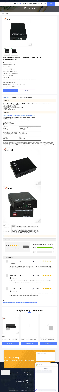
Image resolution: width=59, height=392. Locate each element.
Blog (39, 3)
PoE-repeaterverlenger (28, 384)
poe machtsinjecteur (28, 382)
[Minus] (56, 364)
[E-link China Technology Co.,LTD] (7, 4)
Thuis (3, 13)
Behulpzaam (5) (14, 278)
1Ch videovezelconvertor (31, 302)
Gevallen (35, 3)
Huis (15, 3)
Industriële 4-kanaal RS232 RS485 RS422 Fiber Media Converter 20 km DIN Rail (47, 338)
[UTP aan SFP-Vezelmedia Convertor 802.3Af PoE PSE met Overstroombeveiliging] (18, 32)
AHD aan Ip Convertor (21, 302)
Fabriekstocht (18, 376)
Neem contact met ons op (20, 382)
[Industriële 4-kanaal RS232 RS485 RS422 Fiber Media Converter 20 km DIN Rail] (48, 325)
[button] (8, 328)
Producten (19, 3)
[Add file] (36, 390)
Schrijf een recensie (26, 247)
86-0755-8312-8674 (52, 0)
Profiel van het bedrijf (19, 374)
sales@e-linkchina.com (42, 0)
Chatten (51, 3)
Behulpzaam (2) (14, 291)
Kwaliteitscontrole (19, 379)
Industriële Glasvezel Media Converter (29, 380)
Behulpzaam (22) (14, 263)
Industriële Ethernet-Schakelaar (30, 376)
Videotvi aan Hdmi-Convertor (9, 302)
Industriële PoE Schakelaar (29, 374)
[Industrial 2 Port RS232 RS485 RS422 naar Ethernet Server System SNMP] (10, 325)
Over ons (25, 3)
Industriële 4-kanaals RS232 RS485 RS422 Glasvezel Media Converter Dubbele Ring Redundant (28, 338)
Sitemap (17, 384)
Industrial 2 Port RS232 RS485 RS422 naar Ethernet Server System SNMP (10, 338)
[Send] (56, 390)
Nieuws (30, 3)
